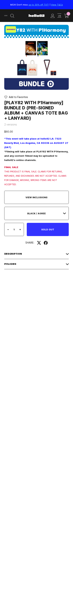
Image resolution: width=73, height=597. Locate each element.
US (59, 15)
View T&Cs (57, 4)
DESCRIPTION (13, 254)
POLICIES (10, 264)
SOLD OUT (47, 229)
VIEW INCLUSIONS (36, 197)
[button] (16, 97)
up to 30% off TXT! (39, 4)
